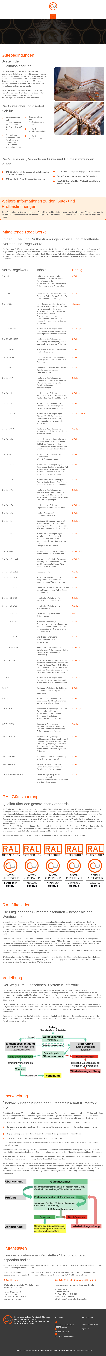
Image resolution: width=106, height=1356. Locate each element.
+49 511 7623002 (15, 1299)
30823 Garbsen (10, 1294)
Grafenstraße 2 (61, 1289)
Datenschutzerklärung (90, 1324)
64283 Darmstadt (62, 1292)
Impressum (85, 1329)
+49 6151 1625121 (66, 1297)
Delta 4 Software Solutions (82, 1350)
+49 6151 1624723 (69, 1294)
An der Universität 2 (12, 1292)
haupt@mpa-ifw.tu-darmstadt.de (74, 1299)
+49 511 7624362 (18, 1297)
